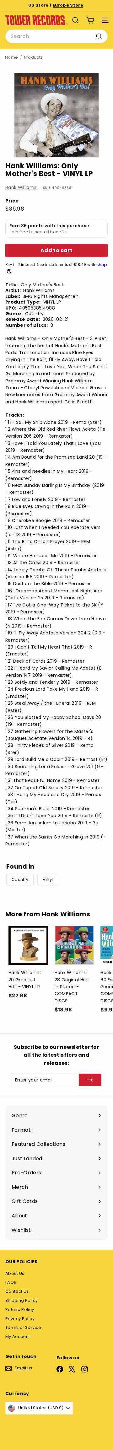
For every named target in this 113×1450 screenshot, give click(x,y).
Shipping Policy (21, 1300)
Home (11, 57)
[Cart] (90, 20)
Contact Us (17, 1291)
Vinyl (48, 879)
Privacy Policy (20, 1319)
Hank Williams (21, 187)
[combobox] (56, 36)
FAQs (10, 1282)
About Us (14, 1273)
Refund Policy (19, 1310)
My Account (17, 1336)
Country (20, 879)
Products (33, 57)
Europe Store (68, 5)
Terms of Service (23, 1327)
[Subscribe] (90, 1080)
